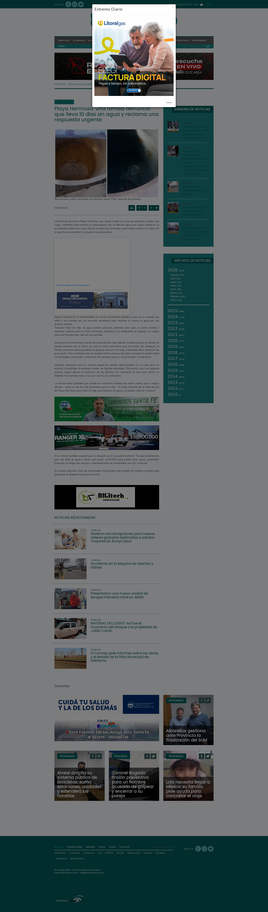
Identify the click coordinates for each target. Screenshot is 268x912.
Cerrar (169, 102)
